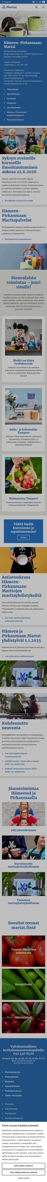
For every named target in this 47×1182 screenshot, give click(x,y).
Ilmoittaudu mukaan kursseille (19, 200)
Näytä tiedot (23, 1178)
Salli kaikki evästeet (23, 1165)
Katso (24, 537)
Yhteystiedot (13, 89)
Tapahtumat (11, 1108)
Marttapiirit (10, 1113)
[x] (37, 2)
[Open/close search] (36, 7)
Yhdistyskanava (13, 1090)
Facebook (11, 98)
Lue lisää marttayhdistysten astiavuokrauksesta (18, 619)
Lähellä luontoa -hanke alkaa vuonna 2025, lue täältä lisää (22, 763)
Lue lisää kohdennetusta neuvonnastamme (16, 755)
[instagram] (40, 2)
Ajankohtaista (13, 94)
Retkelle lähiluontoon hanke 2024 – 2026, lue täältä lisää (21, 770)
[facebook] (34, 2)
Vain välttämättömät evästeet (23, 1172)
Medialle (9, 1081)
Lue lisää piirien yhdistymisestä (19, 656)
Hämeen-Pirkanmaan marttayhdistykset (16, 114)
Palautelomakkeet (15, 119)
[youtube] (43, 2)
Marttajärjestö (12, 1072)
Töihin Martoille (13, 1095)
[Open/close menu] (43, 7)
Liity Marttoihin (14, 107)
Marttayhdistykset (14, 1118)
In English (6, 1)
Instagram (11, 103)
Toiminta (9, 1104)
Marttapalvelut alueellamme (18, 239)
